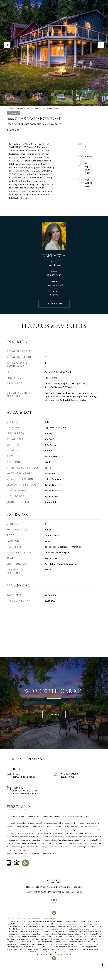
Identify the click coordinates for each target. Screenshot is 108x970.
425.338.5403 (54, 275)
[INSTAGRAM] (54, 900)
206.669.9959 (67, 777)
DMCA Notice (74, 891)
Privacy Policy (56, 891)
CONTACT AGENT (54, 303)
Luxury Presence (72, 886)
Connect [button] (54, 714)
